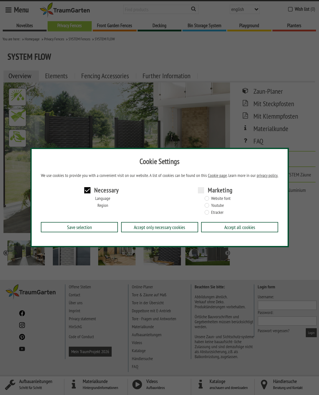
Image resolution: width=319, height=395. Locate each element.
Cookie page (217, 175)
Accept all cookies (239, 227)
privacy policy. (267, 175)
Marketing (220, 190)
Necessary (106, 190)
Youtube (217, 205)
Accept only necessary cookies (159, 227)
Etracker (217, 212)
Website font (221, 198)
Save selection (79, 227)
